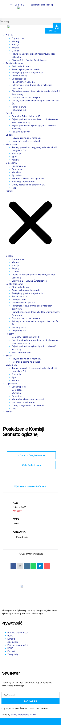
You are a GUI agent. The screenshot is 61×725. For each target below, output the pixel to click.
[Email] (47, 566)
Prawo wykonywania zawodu (26, 69)
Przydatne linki (19, 110)
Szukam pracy (19, 166)
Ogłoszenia (11, 163)
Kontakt (9, 191)
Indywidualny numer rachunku (26, 138)
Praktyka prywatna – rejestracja (27, 72)
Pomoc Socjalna (19, 75)
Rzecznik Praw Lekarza (23, 82)
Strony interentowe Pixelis (23, 714)
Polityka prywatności (17, 632)
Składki (9, 135)
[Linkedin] (27, 566)
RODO (10, 635)
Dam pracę (17, 169)
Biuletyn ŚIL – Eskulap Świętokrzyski (29, 60)
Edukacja (16, 153)
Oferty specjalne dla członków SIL (28, 184)
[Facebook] (53, 721)
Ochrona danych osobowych (26, 97)
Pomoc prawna (19, 106)
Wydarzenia (11, 144)
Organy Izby (18, 38)
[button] (30, 223)
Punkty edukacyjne (21, 131)
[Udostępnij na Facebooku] (13, 566)
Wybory (15, 41)
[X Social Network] (20, 566)
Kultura (15, 159)
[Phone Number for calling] (7, 721)
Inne (14, 187)
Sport (14, 156)
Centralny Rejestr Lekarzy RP (26, 116)
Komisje (15, 44)
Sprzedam (17, 175)
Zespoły (16, 47)
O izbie (9, 35)
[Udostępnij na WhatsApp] (33, 566)
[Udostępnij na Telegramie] (40, 566)
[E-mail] (22, 721)
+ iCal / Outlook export (31, 465)
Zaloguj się (12, 642)
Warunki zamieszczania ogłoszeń (28, 178)
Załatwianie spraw (14, 63)
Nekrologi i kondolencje (23, 181)
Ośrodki (15, 50)
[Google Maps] (38, 721)
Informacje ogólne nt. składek (26, 141)
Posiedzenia (22, 537)
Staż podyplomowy (21, 66)
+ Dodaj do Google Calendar (31, 455)
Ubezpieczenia (19, 78)
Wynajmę (16, 172)
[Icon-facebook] (5, 662)
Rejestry (10, 113)
